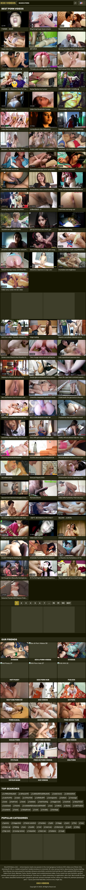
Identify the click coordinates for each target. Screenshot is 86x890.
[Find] (75, 3)
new (82, 823)
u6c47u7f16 (8, 798)
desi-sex (43, 831)
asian (18, 798)
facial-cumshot (30, 823)
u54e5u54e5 (70, 794)
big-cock (7, 831)
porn (67, 823)
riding (77, 827)
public (32, 827)
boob (23, 802)
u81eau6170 (24, 794)
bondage (55, 810)
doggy (59, 823)
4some (17, 806)
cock (36, 810)
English (82, 3)
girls (51, 823)
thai (75, 823)
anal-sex (49, 827)
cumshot (7, 810)
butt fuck (14, 802)
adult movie (58, 794)
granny (6, 823)
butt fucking (44, 802)
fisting (17, 827)
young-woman (19, 831)
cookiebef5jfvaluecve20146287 (35, 806)
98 (54, 603)
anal (5, 802)
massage (74, 798)
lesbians (53, 831)
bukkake (32, 802)
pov (24, 827)
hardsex (43, 823)
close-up (7, 827)
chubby (45, 810)
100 (63, 603)
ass (51, 806)
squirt (69, 827)
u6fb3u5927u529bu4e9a (41, 794)
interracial (59, 827)
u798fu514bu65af (10, 794)
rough (62, 831)
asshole (67, 802)
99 (58, 603)
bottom (63, 798)
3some (68, 806)
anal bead (7, 806)
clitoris (59, 806)
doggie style (56, 802)
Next (69, 603)
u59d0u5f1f (40, 798)
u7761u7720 (28, 798)
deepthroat (26, 810)
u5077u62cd (79, 806)
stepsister (32, 831)
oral (40, 827)
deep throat (79, 802)
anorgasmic (53, 798)
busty (16, 810)
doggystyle (17, 823)
